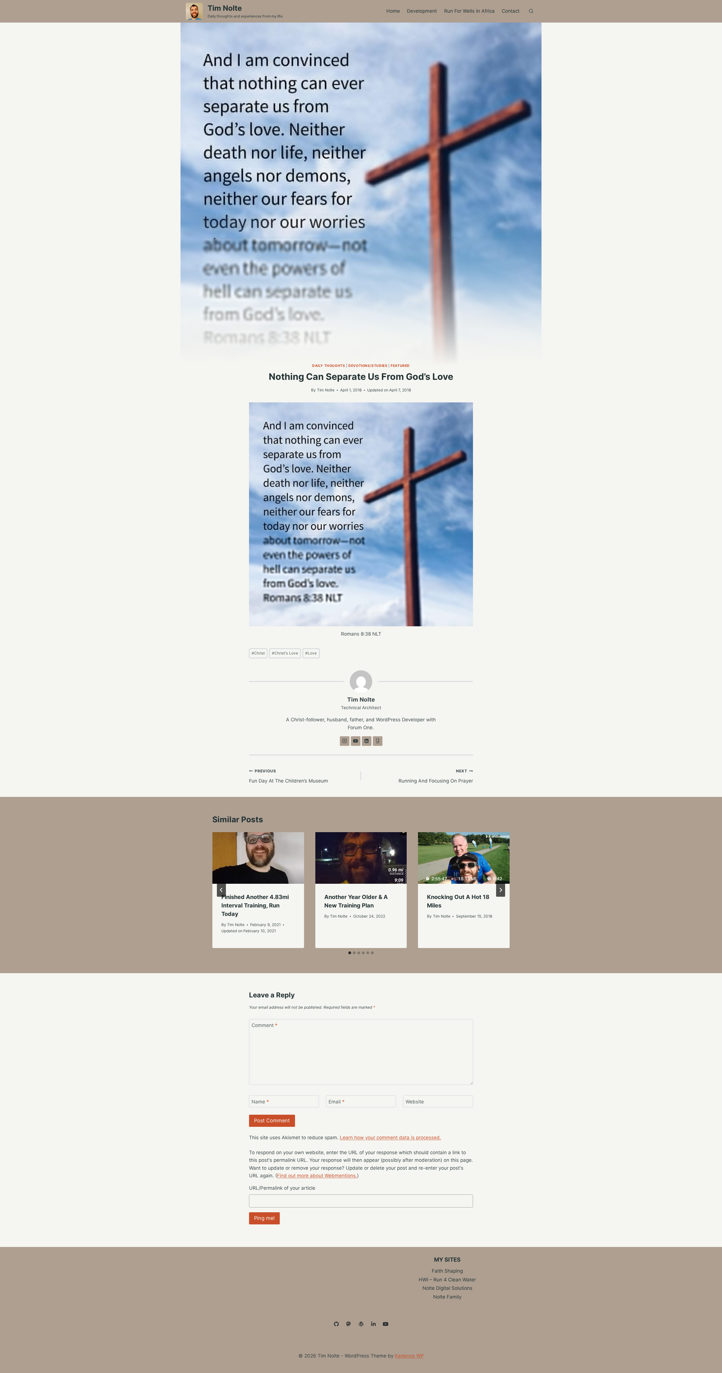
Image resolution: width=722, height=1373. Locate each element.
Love (311, 653)
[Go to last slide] (221, 890)
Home (393, 11)
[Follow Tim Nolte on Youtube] (355, 741)
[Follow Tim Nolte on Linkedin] (366, 741)
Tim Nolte (325, 390)
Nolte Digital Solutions (447, 1288)
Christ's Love (285, 653)
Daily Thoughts (328, 365)
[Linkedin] (373, 1324)
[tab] (349, 952)
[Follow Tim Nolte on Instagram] (344, 741)
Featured (400, 365)
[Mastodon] (349, 1324)
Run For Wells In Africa (469, 11)
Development (422, 11)
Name (260, 1102)
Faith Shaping (447, 1271)
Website (415, 1102)
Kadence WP (409, 1356)
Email (337, 1102)
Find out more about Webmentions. (317, 1175)
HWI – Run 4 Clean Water (447, 1279)
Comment (265, 1025)
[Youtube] (385, 1324)
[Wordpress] (361, 1324)
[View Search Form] (531, 11)
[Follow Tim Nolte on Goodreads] (377, 741)
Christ (258, 653)
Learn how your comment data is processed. (390, 1137)
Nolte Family (447, 1297)
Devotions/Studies (367, 365)
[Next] (500, 890)
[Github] (336, 1324)
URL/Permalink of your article (282, 1188)
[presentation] (258, 858)
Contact (511, 11)
